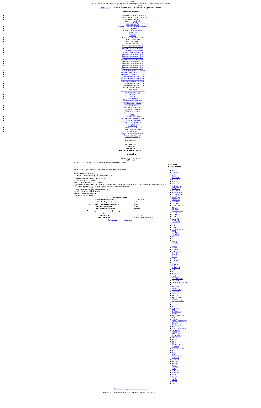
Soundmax (175, 347)
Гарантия (129, 3)
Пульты (132, 115)
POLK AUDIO (177, 325)
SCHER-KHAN (177, 356)
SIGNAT (175, 363)
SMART (174, 341)
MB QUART (176, 295)
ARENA (175, 185)
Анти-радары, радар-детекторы (132, 37)
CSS (155, 392)
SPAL (174, 350)
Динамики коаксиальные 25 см (132, 67)
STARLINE (176, 359)
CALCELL (175, 202)
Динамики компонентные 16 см (132, 80)
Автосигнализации (132, 25)
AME (173, 183)
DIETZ (174, 224)
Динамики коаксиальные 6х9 (132, 50)
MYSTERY (176, 304)
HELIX (174, 246)
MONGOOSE (176, 297)
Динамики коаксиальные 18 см (132, 63)
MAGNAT (175, 292)
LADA (174, 275)
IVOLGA (175, 258)
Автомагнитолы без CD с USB (132, 19)
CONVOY (175, 218)
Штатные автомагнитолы (132, 135)
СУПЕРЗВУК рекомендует (116, 3)
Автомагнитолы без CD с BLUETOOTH (132, 17)
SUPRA (174, 365)
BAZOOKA (176, 191)
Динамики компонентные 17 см (132, 83)
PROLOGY (176, 332)
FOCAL (174, 242)
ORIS (174, 310)
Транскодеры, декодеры (132, 129)
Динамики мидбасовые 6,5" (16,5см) (132, 71)
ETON (174, 238)
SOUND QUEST (177, 345)
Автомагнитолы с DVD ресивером (132, 23)
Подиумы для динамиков (132, 109)
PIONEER (175, 326)
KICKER (175, 273)
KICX (174, 271)
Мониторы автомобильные (132, 100)
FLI (173, 240)
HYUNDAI (176, 251)
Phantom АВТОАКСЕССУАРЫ (179, 320)
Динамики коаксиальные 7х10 (132, 52)
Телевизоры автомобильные (132, 127)
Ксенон (132, 94)
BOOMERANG (177, 194)
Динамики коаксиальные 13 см (132, 56)
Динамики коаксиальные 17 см (132, 61)
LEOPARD (175, 280)
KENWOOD (176, 268)
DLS (173, 225)
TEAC (174, 369)
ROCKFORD (176, 336)
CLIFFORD (176, 213)
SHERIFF (175, 339)
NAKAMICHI (176, 308)
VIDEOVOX (176, 372)
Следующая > (128, 220)
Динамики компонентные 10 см (132, 76)
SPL (173, 352)
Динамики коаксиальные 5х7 (132, 47)
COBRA (175, 216)
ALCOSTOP (176, 178)
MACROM (175, 286)
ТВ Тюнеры (132, 126)
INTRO (174, 257)
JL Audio (175, 264)
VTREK (174, 380)
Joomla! (124, 392)
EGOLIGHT (176, 233)
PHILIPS (175, 323)
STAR (174, 354)
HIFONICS (175, 249)
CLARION (175, 214)
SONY (174, 343)
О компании (95, 3)
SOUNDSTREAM (178, 348)
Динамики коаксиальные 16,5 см (132, 60)
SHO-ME (175, 361)
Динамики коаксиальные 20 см (132, 65)
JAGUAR (175, 260)
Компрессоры (132, 89)
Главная (102, 8)
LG (173, 284)
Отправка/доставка (139, 3)
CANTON (175, 203)
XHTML (150, 392)
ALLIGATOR (176, 179)
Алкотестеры (132, 32)
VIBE (174, 378)
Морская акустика (132, 43)
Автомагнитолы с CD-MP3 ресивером (132, 15)
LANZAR (175, 277)
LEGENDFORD (177, 279)
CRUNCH (175, 220)
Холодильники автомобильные (132, 133)
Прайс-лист (103, 3)
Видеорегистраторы (133, 41)
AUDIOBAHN (177, 187)
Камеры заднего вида (132, 93)
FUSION (175, 244)
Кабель (132, 96)
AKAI (174, 176)
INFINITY (175, 253)
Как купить (150, 3)
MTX (173, 303)
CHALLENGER (177, 211)
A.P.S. (174, 170)
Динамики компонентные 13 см (132, 78)
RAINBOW (176, 334)
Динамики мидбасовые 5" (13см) (132, 69)
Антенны (132, 36)
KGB (173, 269)
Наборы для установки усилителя (132, 102)
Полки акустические (132, 111)
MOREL (175, 299)
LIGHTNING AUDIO (179, 282)
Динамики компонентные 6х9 (132, 87)
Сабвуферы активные (132, 116)
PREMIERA (176, 330)
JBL (173, 262)
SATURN (175, 337)
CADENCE (176, 200)
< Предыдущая (112, 220)
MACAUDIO (176, 290)
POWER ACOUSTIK (179, 328)
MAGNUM (176, 293)
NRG (173, 306)
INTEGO (175, 255)
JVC (107, 8)
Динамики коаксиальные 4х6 (132, 45)
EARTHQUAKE (177, 229)
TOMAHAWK (177, 370)
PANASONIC (176, 312)
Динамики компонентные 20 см (132, 85)
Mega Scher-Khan (178, 301)
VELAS (174, 376)
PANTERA (175, 314)
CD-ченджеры (133, 28)
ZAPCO (174, 383)
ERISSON (175, 235)
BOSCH (174, 196)
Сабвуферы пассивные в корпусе (132, 118)
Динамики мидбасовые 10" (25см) (132, 74)
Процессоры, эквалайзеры (132, 113)
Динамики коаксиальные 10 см (132, 54)
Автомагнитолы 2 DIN (132, 21)
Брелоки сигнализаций (133, 39)
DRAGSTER (176, 227)
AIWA (174, 174)
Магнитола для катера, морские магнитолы (132, 26)
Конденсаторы (133, 98)
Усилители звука (132, 131)
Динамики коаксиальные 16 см (132, 58)
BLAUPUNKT (177, 192)
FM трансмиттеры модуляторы (132, 30)
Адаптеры (132, 34)
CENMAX (175, 209)
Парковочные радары (132, 105)
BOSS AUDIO (177, 198)
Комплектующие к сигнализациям (133, 91)
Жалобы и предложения (162, 3)
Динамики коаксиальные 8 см (132, 48)
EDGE (174, 231)
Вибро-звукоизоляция (132, 137)
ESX (173, 236)
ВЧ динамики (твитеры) (132, 107)
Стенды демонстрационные (132, 122)
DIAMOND (176, 222)
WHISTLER (176, 381)
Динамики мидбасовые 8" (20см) (132, 72)
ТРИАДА (175, 367)
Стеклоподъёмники (132, 124)
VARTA (174, 374)
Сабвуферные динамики (132, 120)
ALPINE (175, 181)
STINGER (175, 358)
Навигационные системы (132, 104)
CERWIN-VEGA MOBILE (177, 206)
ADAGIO (175, 172)
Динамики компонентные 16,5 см (132, 82)
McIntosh (175, 288)
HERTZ (174, 247)
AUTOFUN (176, 189)
